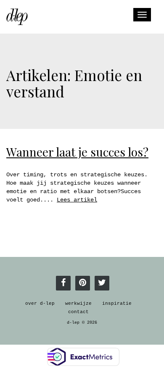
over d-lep (40, 303)
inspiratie (117, 303)
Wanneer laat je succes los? (77, 152)
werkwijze (78, 303)
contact (78, 311)
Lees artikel (77, 199)
